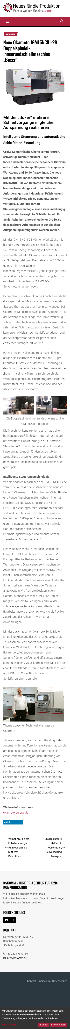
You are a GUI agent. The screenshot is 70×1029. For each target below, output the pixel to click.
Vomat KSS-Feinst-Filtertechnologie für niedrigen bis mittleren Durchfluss (19, 847)
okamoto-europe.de (15, 812)
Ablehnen (43, 1024)
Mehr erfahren (9, 1024)
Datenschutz (59, 981)
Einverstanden (58, 1024)
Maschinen (10, 34)
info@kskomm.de (17, 958)
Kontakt (31, 981)
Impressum (44, 981)
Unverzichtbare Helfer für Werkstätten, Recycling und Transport (53, 847)
